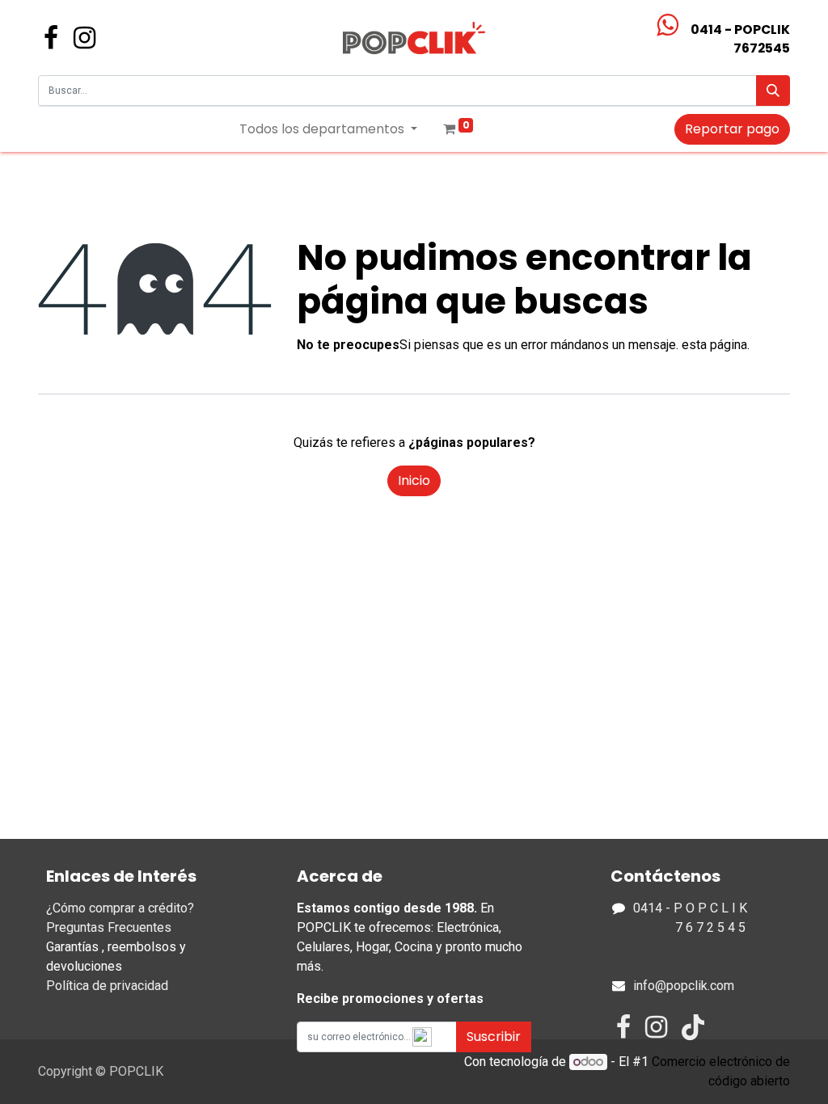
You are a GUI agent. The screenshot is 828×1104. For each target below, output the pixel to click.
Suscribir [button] (494, 1036)
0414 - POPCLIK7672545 (740, 38)
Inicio (414, 480)
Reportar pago (732, 129)
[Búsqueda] (773, 90)
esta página (714, 344)
